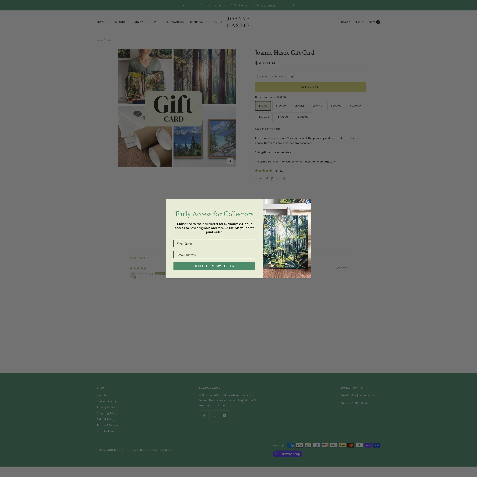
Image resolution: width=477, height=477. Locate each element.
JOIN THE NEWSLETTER (214, 266)
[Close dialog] (308, 202)
